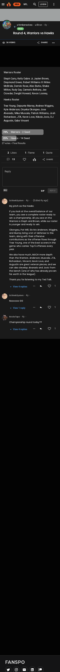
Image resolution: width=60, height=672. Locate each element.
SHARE (44, 42)
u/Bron (38, 25)
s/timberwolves (24, 25)
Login (43, 4)
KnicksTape (14, 317)
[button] (20, 28)
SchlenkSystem (16, 200)
